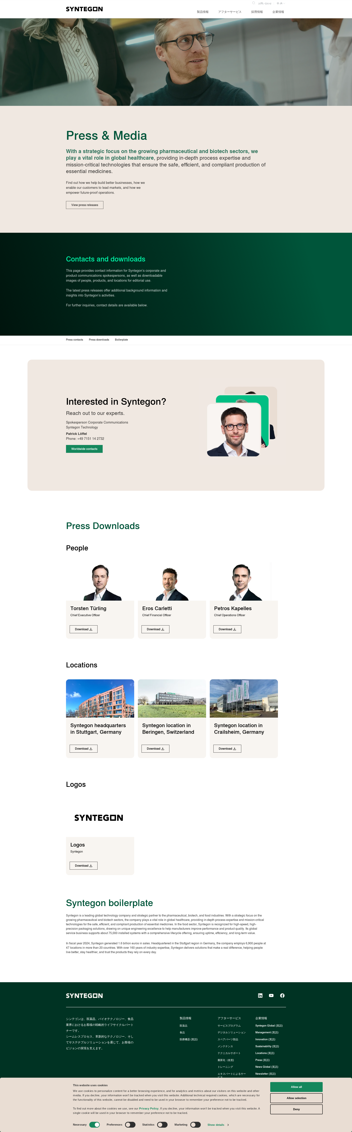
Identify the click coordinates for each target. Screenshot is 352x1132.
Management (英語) (266, 1032)
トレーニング (225, 1066)
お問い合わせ (265, 3)
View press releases (84, 205)
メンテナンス (225, 1046)
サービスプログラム (229, 1025)
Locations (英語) (264, 1053)
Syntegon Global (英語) (269, 1025)
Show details (216, 1124)
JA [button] (280, 3)
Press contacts (74, 339)
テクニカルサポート (229, 1053)
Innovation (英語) (265, 1039)
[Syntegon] (84, 9)
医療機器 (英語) (189, 1039)
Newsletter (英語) (265, 1073)
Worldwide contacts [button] (84, 449)
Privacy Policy (149, 1108)
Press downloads (99, 339)
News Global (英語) (266, 1066)
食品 (182, 1032)
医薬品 (183, 1025)
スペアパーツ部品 (228, 1039)
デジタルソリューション (232, 1032)
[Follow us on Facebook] (282, 995)
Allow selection (296, 1098)
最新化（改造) (226, 1060)
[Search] (253, 2)
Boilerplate (121, 339)
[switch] (130, 1125)
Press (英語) (262, 1060)
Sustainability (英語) (267, 1046)
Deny (296, 1109)
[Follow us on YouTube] (271, 995)
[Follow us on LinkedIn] (260, 995)
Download (81, 629)
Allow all (296, 1086)
